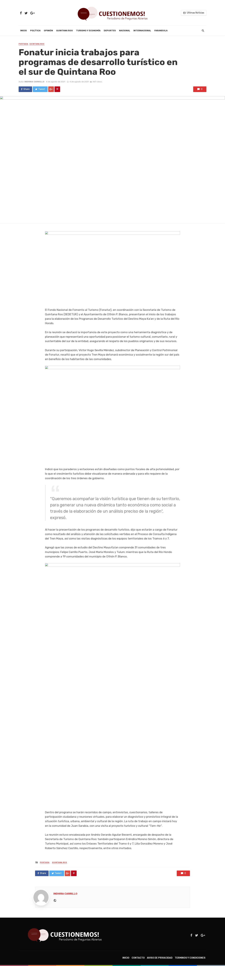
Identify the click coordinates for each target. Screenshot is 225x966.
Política (35, 30)
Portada (23, 44)
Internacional (142, 30)
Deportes (110, 30)
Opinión (48, 30)
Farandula (161, 30)
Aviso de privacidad (159, 957)
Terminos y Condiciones (190, 957)
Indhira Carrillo (34, 81)
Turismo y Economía (88, 30)
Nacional (124, 30)
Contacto (138, 957)
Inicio (23, 30)
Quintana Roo (64, 30)
